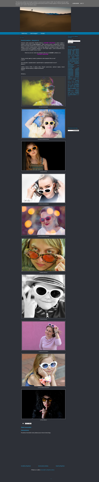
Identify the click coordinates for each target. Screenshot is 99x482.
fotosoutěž (77, 75)
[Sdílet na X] (28, 423)
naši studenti (70, 85)
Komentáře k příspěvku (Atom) (47, 469)
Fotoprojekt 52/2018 (73, 72)
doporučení (75, 58)
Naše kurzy (24, 33)
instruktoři (70, 78)
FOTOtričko (77, 76)
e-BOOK (71, 60)
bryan (77, 55)
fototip (69, 76)
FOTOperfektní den (73, 67)
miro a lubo (70, 84)
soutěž (77, 92)
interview (74, 78)
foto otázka (72, 61)
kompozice (70, 79)
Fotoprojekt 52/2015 (73, 68)
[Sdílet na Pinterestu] (30, 423)
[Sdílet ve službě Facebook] (29, 423)
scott (69, 92)
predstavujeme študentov (73, 90)
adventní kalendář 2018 (73, 53)
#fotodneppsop (76, 49)
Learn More (75, 3)
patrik (74, 88)
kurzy (77, 80)
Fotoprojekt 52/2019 (73, 73)
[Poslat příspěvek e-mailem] (23, 423)
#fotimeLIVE (70, 49)
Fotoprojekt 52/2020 (73, 74)
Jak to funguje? (34, 33)
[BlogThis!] (27, 423)
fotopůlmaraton (71, 75)
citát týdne (71, 57)
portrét (78, 88)
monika (76, 84)
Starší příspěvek (60, 466)
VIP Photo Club (71, 93)
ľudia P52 (77, 81)
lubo (73, 81)
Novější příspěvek (26, 466)
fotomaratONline (71, 66)
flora (74, 60)
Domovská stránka (43, 466)
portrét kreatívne (73, 89)
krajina (74, 79)
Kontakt (43, 33)
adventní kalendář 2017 (73, 52)
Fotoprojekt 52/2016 (73, 69)
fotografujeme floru (73, 65)
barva (75, 54)
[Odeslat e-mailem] (25, 423)
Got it (82, 3)
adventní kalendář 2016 (73, 51)
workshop (77, 93)
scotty (72, 92)
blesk (74, 55)
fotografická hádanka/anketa (73, 64)
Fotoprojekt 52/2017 (73, 70)
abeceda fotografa (71, 50)
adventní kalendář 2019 (73, 54)
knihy (78, 78)
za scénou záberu (72, 94)
